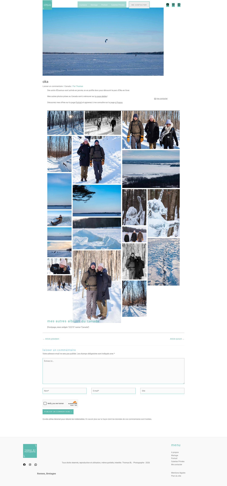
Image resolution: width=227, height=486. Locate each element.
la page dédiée (101, 96)
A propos (83, 5)
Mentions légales (178, 473)
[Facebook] (167, 5)
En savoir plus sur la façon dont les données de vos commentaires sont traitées (118, 419)
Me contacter (176, 464)
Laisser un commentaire (53, 86)
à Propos (118, 102)
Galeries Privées (117, 5)
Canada (67, 86)
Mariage (94, 5)
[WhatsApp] (179, 5)
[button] (139, 5)
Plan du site (176, 476)
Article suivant (177, 339)
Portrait (104, 5)
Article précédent (51, 339)
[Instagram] (173, 5)
